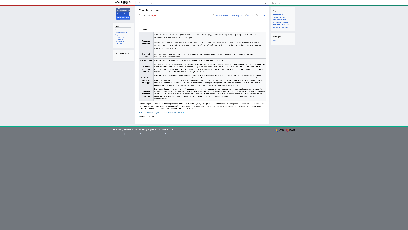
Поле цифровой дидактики (123, 3)
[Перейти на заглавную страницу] (123, 14)
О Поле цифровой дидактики (151, 134)
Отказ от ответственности (175, 134)
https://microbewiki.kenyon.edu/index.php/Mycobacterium (161, 112)
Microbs (276, 40)
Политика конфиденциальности (126, 134)
